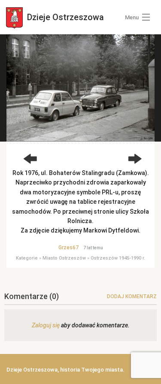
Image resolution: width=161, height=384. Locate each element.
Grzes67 (68, 248)
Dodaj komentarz (132, 296)
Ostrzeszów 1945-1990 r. (118, 258)
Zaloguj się (46, 325)
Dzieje (64, 17)
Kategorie (27, 258)
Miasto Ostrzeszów (64, 258)
